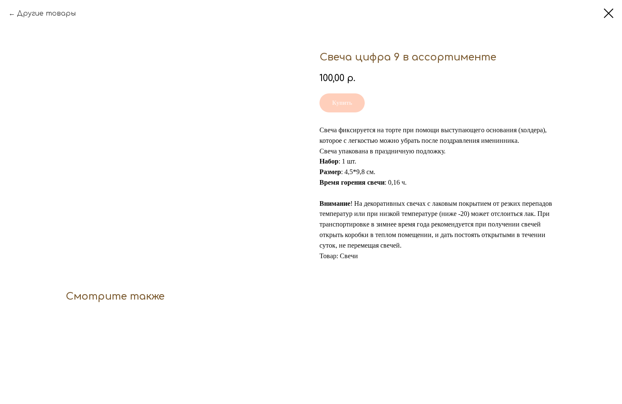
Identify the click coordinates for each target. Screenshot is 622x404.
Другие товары (46, 13)
